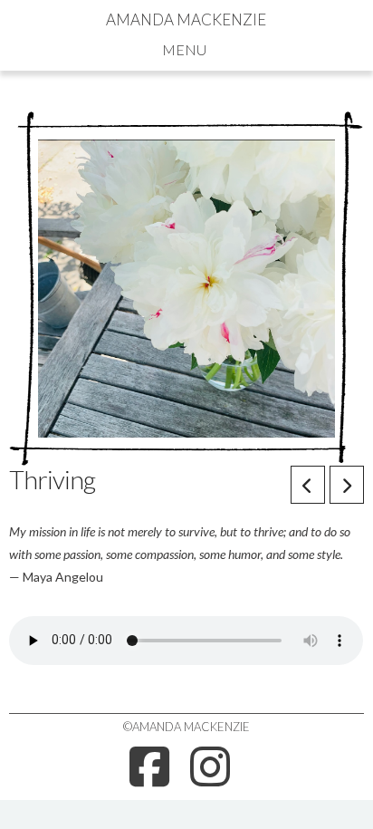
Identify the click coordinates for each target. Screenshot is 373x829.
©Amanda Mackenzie (186, 726)
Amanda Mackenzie (186, 19)
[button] (186, 49)
